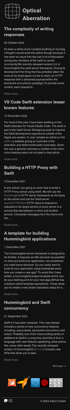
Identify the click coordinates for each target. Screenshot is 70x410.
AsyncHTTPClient (15, 203)
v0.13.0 (38, 349)
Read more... (12, 93)
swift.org (9, 141)
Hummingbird (12, 195)
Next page (58, 365)
